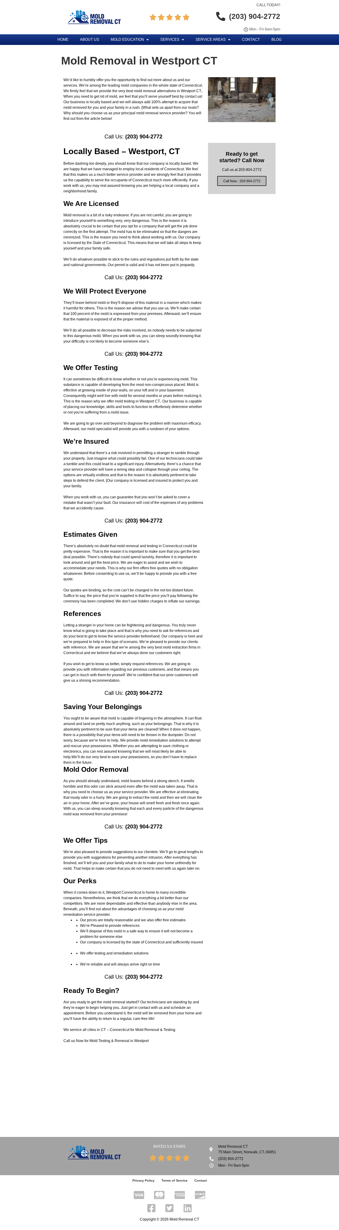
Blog (276, 39)
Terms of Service (174, 1180)
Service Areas (211, 39)
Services (169, 39)
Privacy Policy (143, 1180)
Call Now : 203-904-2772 (241, 181)
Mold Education (127, 39)
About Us (89, 39)
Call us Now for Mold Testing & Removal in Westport (106, 1041)
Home (62, 39)
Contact (251, 39)
